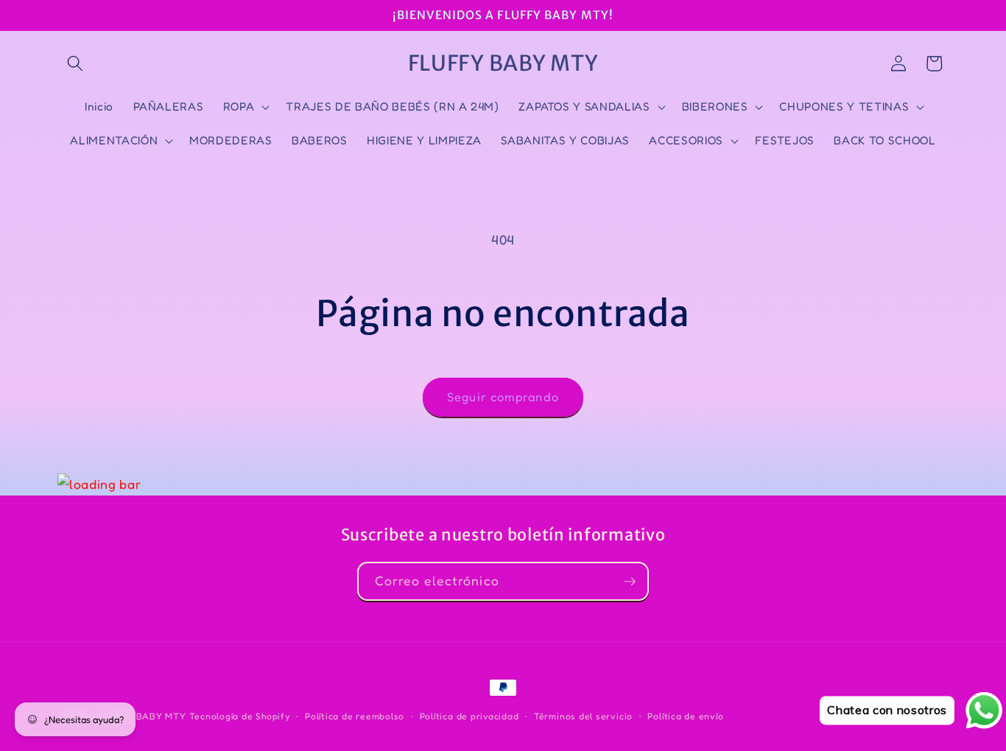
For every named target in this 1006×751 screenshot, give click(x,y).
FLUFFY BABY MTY (140, 716)
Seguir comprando (503, 396)
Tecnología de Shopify (239, 716)
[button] (75, 63)
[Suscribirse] (629, 582)
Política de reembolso (354, 716)
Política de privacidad (469, 716)
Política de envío (685, 716)
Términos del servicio (583, 716)
